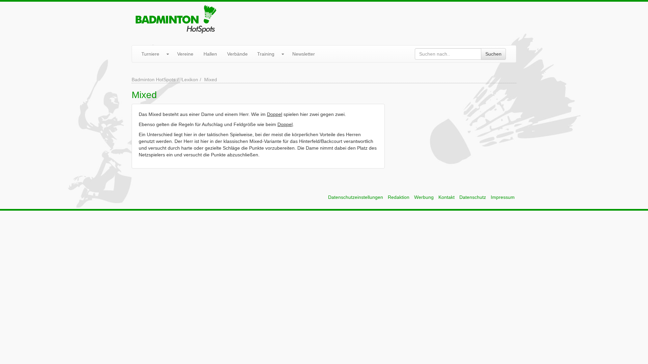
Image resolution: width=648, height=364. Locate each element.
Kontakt (446, 197)
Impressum (503, 197)
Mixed (210, 79)
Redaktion (398, 197)
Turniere (150, 54)
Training (265, 54)
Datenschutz (472, 197)
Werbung (424, 197)
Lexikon (190, 79)
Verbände (237, 54)
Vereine (185, 54)
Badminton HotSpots (154, 79)
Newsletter (303, 54)
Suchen (493, 54)
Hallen (210, 54)
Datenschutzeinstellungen (355, 197)
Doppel (274, 114)
